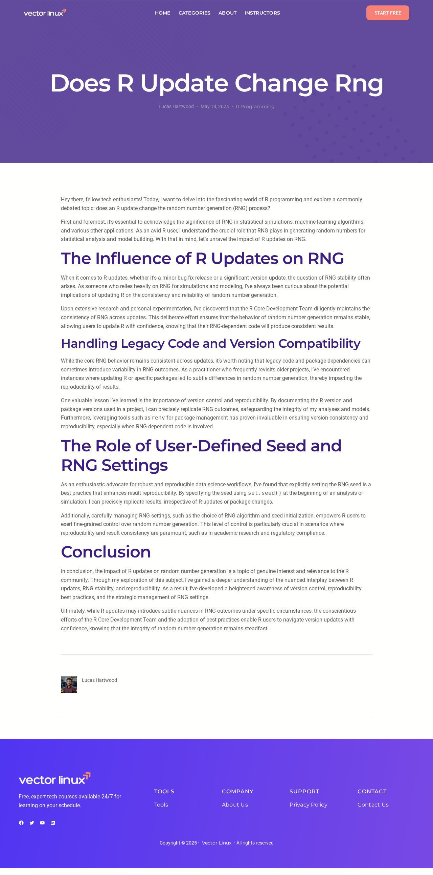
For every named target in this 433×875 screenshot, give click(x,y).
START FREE (387, 13)
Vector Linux (216, 843)
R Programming (255, 106)
